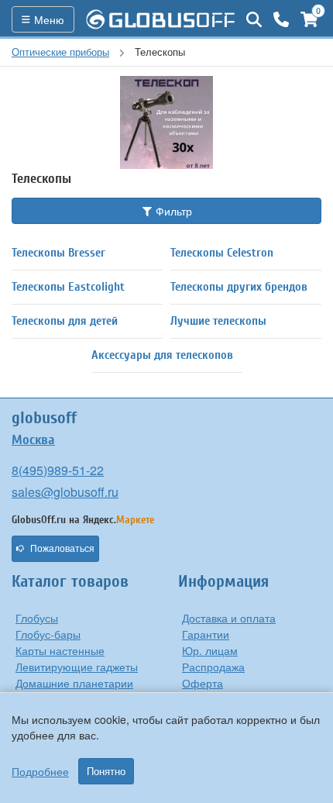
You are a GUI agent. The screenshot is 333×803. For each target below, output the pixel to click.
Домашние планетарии (74, 683)
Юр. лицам (210, 650)
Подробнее (40, 771)
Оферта (202, 683)
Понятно (106, 771)
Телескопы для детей (65, 321)
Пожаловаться (62, 548)
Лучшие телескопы (218, 321)
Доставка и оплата (229, 618)
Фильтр (172, 211)
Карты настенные (60, 650)
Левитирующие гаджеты (76, 666)
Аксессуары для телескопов (162, 355)
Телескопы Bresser (58, 253)
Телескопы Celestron (221, 253)
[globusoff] (160, 19)
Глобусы (36, 618)
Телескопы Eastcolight (68, 287)
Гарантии (205, 634)
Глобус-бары (48, 634)
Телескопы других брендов (238, 287)
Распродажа (213, 666)
